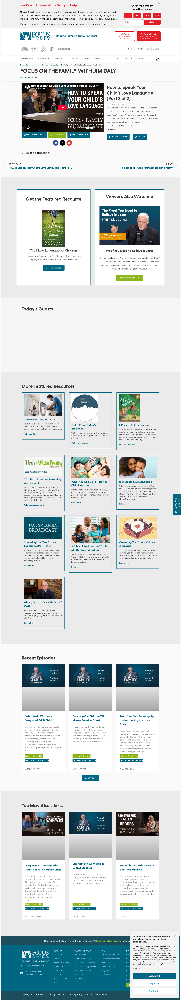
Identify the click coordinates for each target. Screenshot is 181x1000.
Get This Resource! (53, 268)
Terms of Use (62, 994)
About (126, 59)
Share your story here (106, 941)
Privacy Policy (75, 994)
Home (22, 65)
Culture (85, 59)
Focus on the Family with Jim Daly (47, 65)
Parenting (42, 59)
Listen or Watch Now (34, 756)
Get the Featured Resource (37, 760)
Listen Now (29, 565)
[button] (55, 143)
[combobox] (143, 59)
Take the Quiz (30, 434)
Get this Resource (127, 445)
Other (152, 22)
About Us (58, 951)
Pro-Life (70, 59)
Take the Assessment (34, 505)
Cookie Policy (89, 994)
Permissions (102, 994)
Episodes (29, 65)
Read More (76, 502)
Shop (104, 951)
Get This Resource (79, 443)
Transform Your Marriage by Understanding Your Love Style (137, 720)
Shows (97, 59)
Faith (56, 59)
